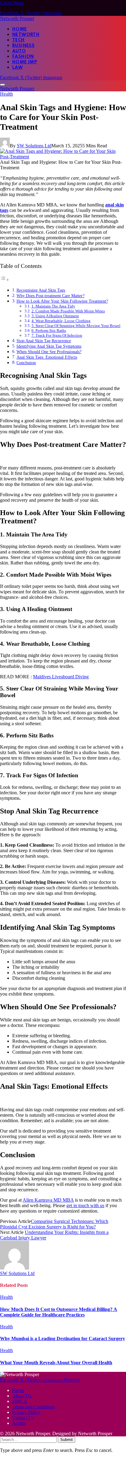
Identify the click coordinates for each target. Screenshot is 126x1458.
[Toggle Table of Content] (4, 279)
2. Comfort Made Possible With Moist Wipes (68, 311)
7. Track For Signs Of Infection (56, 335)
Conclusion (26, 362)
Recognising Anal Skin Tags (41, 290)
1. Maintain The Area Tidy (53, 306)
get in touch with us (85, 1205)
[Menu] (2, 85)
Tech (18, 40)
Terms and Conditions (33, 1406)
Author (19, 1423)
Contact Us (23, 1417)
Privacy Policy (26, 1412)
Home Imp (24, 62)
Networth (25, 35)
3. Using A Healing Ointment (55, 316)
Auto (19, 51)
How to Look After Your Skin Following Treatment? (62, 301)
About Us (21, 1395)
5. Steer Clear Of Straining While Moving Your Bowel (75, 325)
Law (17, 67)
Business (23, 46)
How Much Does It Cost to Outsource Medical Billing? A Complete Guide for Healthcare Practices (58, 1312)
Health (6, 94)
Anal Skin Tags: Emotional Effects (47, 357)
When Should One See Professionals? (49, 351)
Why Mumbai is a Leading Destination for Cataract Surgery (62, 1338)
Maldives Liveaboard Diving (61, 676)
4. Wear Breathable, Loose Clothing (61, 320)
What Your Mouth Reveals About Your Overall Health (56, 1362)
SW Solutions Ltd (34, 145)
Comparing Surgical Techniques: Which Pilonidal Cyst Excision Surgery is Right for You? (54, 1224)
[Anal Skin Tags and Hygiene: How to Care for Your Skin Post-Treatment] (63, 156)
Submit (66, 1439)
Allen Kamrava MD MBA (48, 1200)
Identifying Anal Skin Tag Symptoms (49, 346)
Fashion (23, 56)
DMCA (19, 1401)
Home (19, 29)
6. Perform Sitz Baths (48, 330)
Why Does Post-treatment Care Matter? (50, 295)
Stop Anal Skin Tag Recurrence (44, 340)
